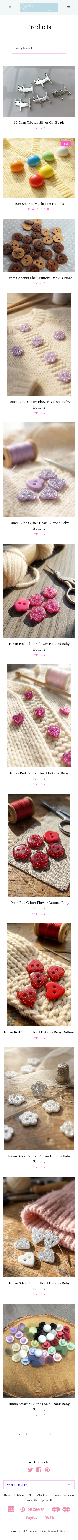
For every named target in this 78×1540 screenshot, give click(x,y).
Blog (30, 1494)
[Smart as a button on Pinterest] (47, 1470)
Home (7, 1494)
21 (51, 1434)
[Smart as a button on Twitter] (30, 1470)
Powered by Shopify (58, 1531)
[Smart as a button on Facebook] (39, 1470)
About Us (42, 1494)
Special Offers (48, 1500)
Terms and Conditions (62, 1494)
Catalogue (19, 1494)
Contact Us (31, 1500)
